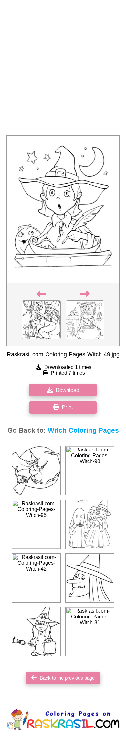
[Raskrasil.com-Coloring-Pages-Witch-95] (36, 524)
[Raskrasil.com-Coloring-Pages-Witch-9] (36, 470)
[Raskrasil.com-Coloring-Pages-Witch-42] (36, 578)
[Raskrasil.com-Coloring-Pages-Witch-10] (89, 578)
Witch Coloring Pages (83, 430)
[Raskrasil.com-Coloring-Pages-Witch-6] (36, 631)
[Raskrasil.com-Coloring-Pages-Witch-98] (89, 470)
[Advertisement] (63, 69)
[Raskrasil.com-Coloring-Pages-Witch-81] (89, 631)
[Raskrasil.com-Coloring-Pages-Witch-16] (89, 524)
